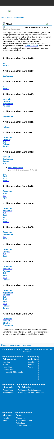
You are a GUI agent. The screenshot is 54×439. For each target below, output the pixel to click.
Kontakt (6, 418)
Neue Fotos (19, 17)
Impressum (28, 345)
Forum (30, 367)
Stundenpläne (8, 393)
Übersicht (6, 362)
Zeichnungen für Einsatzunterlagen (31, 393)
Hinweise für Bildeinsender (13, 372)
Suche (5, 365)
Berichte (31, 365)
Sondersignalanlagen (24, 421)
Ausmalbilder (8, 390)
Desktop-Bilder (8, 370)
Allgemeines (20, 418)
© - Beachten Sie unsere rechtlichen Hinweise (27, 350)
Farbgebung (20, 423)
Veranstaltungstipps (23, 426)
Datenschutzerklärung (10, 345)
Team (5, 421)
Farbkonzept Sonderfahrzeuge (29, 390)
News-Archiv (6, 17)
